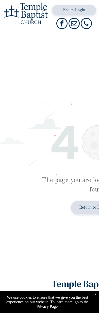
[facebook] (62, 24)
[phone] (86, 24)
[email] (74, 24)
